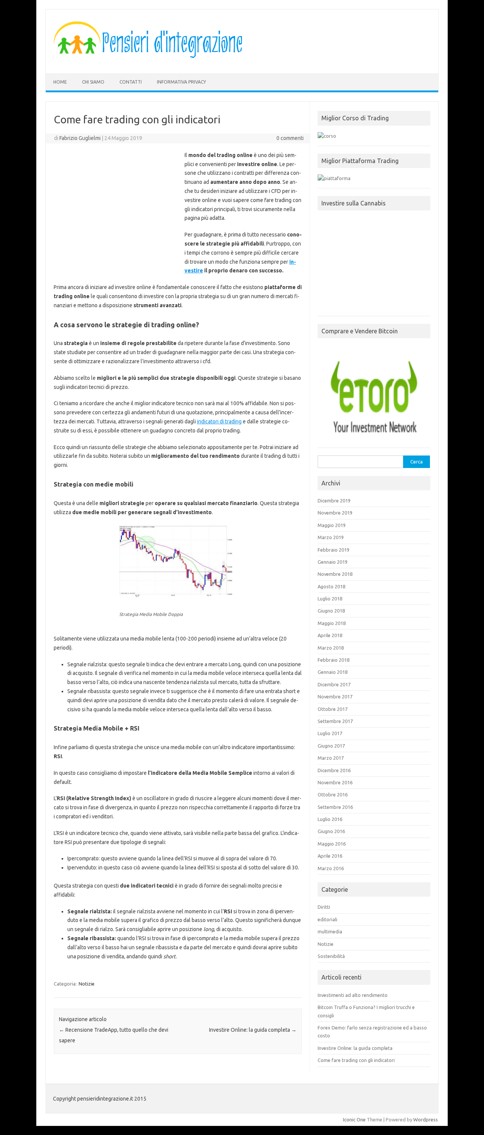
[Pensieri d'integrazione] (150, 61)
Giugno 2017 (331, 745)
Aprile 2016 (330, 855)
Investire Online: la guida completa (252, 1030)
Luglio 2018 (330, 598)
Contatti (130, 81)
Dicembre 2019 (334, 500)
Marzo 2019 (331, 537)
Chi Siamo (93, 81)
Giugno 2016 (331, 831)
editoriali (327, 919)
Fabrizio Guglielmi (80, 138)
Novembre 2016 (335, 782)
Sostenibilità (331, 956)
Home (60, 81)
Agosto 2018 (331, 586)
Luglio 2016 (330, 819)
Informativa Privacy (181, 81)
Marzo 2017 (331, 757)
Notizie (87, 983)
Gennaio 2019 (332, 561)
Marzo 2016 (331, 868)
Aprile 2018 (330, 635)
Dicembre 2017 (334, 684)
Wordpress (425, 1119)
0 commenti (290, 138)
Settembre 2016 (335, 807)
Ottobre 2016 (332, 794)
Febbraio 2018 (333, 659)
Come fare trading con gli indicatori (356, 1060)
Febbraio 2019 (333, 549)
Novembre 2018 (335, 574)
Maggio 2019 (332, 525)
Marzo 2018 (331, 647)
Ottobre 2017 (332, 709)
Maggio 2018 (332, 623)
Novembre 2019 (335, 512)
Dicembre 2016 (334, 770)
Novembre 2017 (335, 696)
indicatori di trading (219, 421)
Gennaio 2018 (332, 672)
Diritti (324, 907)
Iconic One (354, 1119)
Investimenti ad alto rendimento (353, 995)
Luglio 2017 (330, 733)
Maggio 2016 (332, 843)
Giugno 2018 (331, 610)
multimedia (330, 931)
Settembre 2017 (335, 721)
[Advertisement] (117, 208)
